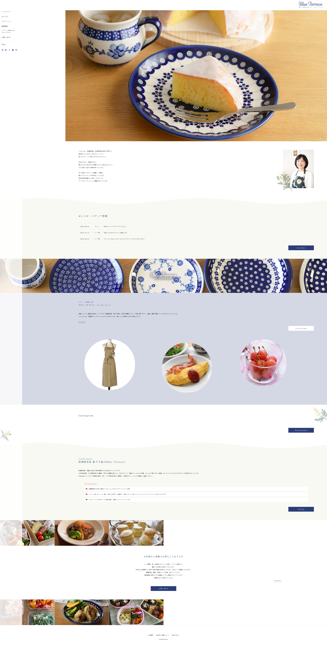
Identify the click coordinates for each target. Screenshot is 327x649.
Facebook (9, 50)
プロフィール (6, 21)
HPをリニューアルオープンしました (115, 226)
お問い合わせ (6, 37)
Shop (16, 50)
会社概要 (150, 635)
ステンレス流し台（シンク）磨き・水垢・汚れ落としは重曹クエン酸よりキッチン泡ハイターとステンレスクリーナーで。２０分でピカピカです (127, 494)
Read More (301, 248)
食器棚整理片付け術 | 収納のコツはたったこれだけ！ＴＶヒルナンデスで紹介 (109, 489)
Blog (3, 44)
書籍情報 (5, 26)
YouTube (13, 50)
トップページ (6, 12)
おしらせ (5, 16)
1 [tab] (320, 138)
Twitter (6, 50)
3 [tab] (323, 138)
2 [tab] (322, 138)
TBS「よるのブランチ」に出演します (115, 233)
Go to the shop (301, 328)
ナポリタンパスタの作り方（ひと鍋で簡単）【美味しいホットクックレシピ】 (109, 499)
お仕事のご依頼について (162, 635)
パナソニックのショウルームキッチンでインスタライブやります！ (124, 239)
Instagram (2, 50)
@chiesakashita (301, 430)
